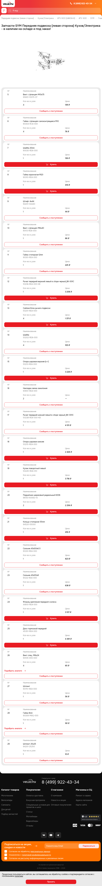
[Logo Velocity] (8, 3)
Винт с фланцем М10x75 (33, 94)
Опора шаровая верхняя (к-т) (36, 361)
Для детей (5, 809)
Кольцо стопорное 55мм (34, 522)
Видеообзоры (32, 821)
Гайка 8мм (28, 713)
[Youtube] (51, 835)
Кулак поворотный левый (34, 468)
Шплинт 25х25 (29, 744)
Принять (51, 882)
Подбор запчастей (9, 814)
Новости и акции (58, 800)
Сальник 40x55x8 (31, 575)
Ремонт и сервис (83, 795)
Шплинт (26, 686)
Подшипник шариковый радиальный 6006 (41, 495)
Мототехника (7, 795)
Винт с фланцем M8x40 (33, 228)
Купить (53, 164)
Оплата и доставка (34, 795)
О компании (56, 795)
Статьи (29, 812)
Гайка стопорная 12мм (33, 255)
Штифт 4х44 (28, 201)
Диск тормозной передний (34, 628)
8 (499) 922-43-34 (83, 3)
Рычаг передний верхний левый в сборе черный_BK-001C (48, 281)
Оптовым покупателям (61, 805)
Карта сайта (81, 805)
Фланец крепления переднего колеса (39, 602)
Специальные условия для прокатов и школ (38, 806)
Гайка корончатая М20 (33, 174)
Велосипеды (6, 800)
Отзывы (29, 826)
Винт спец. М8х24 (31, 655)
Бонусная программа (35, 800)
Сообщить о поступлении (51, 111)
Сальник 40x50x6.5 (32, 548)
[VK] (44, 835)
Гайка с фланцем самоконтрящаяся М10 (41, 121)
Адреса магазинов (84, 800)
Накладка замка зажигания (35, 388)
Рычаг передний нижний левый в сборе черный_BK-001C (48, 415)
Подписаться (89, 846)
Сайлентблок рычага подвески (36, 308)
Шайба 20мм (29, 148)
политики (19, 876)
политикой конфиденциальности (36, 855)
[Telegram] (58, 835)
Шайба (26, 335)
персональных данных (40, 851)
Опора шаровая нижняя (33, 441)
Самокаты (5, 805)
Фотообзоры (31, 816)
